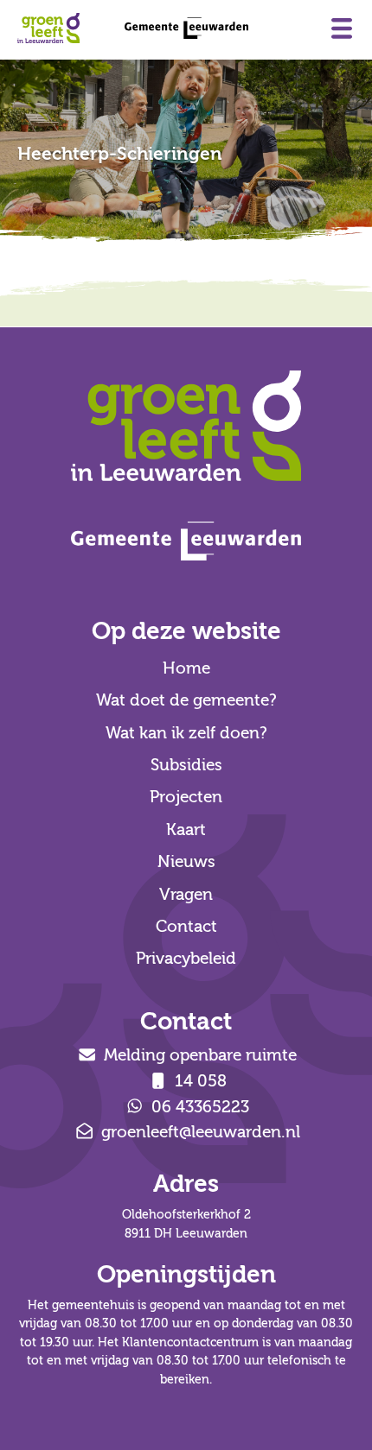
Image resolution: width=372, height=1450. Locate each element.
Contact (186, 926)
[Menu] (342, 28)
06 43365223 (198, 1107)
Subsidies (186, 765)
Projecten (186, 797)
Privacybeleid (186, 958)
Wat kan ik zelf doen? (186, 733)
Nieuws (186, 861)
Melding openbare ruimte (198, 1055)
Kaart (186, 829)
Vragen (186, 894)
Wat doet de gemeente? (186, 700)
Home (186, 668)
